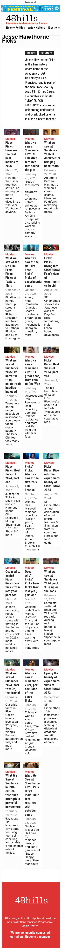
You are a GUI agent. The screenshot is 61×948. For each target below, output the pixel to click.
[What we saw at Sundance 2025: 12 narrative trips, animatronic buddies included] (12, 350)
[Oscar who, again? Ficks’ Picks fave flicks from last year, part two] (12, 561)
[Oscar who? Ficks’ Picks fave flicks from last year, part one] (31, 561)
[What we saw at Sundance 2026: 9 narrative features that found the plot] (31, 132)
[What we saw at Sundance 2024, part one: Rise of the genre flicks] (31, 662)
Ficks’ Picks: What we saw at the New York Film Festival (32, 478)
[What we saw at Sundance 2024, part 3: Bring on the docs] (51, 561)
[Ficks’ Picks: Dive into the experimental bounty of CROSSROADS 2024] (51, 456)
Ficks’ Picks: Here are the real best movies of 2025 (11, 154)
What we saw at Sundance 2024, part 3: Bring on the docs (51, 581)
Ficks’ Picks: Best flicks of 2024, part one (12, 474)
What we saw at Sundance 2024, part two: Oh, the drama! (12, 683)
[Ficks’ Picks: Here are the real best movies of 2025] (12, 132)
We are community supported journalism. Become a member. (30, 935)
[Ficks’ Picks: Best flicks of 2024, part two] (51, 350)
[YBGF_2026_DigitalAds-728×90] (30, 8)
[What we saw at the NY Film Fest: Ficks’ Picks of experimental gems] (31, 248)
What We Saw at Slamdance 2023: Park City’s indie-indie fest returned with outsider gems (32, 795)
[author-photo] (15, 86)
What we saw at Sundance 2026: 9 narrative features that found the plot (32, 156)
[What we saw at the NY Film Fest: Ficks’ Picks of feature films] (12, 248)
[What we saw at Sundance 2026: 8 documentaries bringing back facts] (51, 132)
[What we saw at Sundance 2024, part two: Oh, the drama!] (12, 662)
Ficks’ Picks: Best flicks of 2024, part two (51, 368)
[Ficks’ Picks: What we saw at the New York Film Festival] (31, 456)
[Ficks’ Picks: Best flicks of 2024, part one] (12, 456)
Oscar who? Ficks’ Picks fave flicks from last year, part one (32, 583)
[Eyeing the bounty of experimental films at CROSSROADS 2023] (51, 662)
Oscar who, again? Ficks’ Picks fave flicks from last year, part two (12, 583)
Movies (10, 138)
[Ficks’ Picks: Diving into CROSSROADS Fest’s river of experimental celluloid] (51, 248)
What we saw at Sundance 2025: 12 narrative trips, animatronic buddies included (13, 376)
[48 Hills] (31, 19)
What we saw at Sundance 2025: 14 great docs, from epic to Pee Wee (32, 372)
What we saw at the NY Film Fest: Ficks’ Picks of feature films (12, 271)
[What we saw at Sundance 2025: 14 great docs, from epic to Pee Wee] (31, 350)
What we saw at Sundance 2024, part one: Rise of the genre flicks (32, 687)
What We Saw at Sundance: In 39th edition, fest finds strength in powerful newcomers (12, 791)
